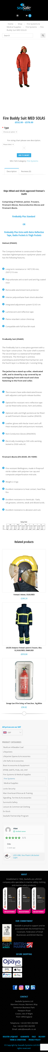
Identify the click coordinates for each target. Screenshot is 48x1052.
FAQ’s (34, 1036)
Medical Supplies (11, 783)
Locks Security (9, 788)
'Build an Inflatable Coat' (13, 747)
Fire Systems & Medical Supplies (17, 774)
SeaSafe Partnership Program (16, 816)
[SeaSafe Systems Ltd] (24, 9)
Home (10, 24)
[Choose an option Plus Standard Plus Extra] (9, 132)
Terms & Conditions (18, 1040)
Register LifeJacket (10, 1036)
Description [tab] (12, 171)
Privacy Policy (34, 1040)
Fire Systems (31, 27)
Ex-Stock (6, 811)
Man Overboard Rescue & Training (18, 793)
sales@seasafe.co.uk (27, 1029)
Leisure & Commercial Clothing (16, 806)
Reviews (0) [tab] (26, 171)
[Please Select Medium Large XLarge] (8, 144)
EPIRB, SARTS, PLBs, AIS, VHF (15, 770)
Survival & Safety (10, 802)
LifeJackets (7, 751)
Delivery (42, 1036)
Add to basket (24, 155)
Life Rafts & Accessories (13, 761)
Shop (20, 24)
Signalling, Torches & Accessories (17, 797)
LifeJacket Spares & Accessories (16, 756)
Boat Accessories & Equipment (16, 765)
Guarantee (24, 1036)
